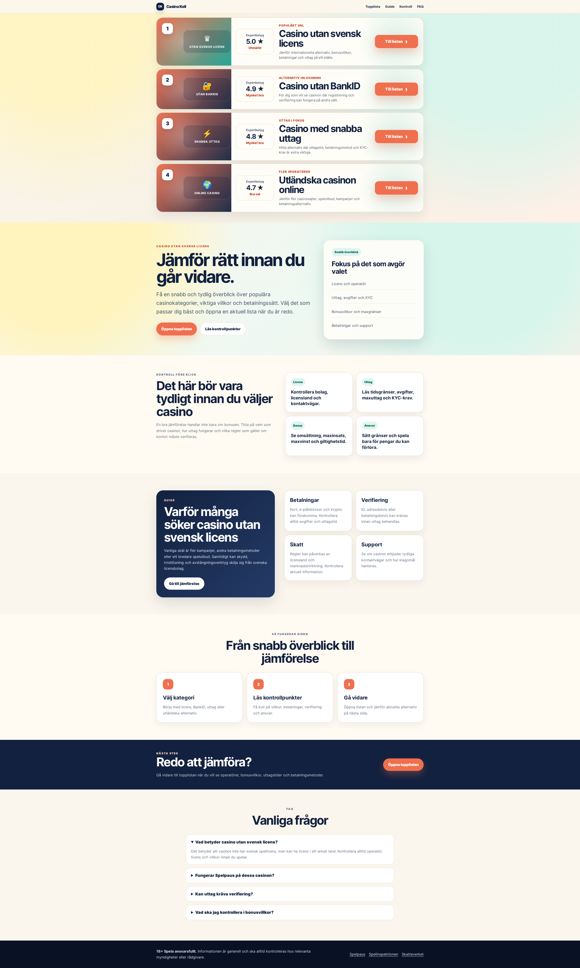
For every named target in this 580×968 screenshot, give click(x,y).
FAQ (420, 6)
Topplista (372, 6)
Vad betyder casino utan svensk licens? (236, 842)
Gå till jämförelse (184, 583)
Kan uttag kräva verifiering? (224, 894)
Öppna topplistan (176, 329)
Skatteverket (413, 954)
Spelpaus (357, 954)
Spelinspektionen (383, 954)
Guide (389, 6)
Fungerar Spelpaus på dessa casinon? (234, 875)
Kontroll (405, 6)
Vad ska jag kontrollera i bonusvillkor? (234, 912)
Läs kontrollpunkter (223, 329)
